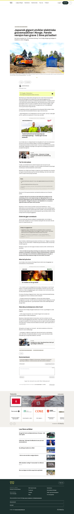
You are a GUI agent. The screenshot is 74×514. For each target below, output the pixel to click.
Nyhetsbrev (49, 488)
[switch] (53, 93)
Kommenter (28, 82)
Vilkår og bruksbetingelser (52, 492)
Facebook (30, 490)
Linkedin (30, 492)
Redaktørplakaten (38, 498)
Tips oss (61, 482)
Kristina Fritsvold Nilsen (15, 489)
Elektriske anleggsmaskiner (21, 26)
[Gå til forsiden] (11, 3)
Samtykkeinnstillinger (51, 490)
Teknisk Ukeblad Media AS (20, 509)
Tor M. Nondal (13, 493)
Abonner (65, 2)
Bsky (29, 494)
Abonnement (13, 502)
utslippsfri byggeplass (38, 350)
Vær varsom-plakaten (27, 498)
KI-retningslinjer (50, 494)
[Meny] (70, 2)
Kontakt (11, 505)
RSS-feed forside (32, 488)
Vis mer (22, 187)
